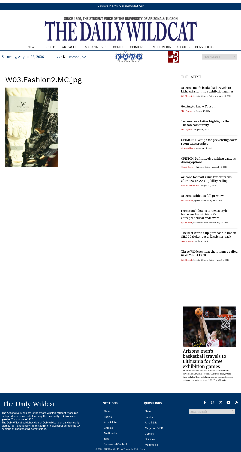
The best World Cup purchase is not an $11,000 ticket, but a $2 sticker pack (208, 234)
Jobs (106, 438)
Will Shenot (186, 96)
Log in (143, 449)
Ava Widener (187, 200)
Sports (50, 47)
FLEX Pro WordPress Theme (117, 449)
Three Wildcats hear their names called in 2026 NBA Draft (209, 253)
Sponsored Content (115, 444)
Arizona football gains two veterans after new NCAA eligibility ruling (206, 178)
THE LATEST (191, 77)
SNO (136, 449)
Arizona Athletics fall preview (202, 195)
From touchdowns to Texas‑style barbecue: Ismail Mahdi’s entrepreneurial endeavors (204, 214)
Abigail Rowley (188, 167)
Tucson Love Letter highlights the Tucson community (205, 123)
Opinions (137, 47)
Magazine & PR (96, 47)
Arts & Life (70, 47)
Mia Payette (186, 129)
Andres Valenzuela (190, 185)
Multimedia (162, 47)
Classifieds (204, 47)
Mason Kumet (187, 241)
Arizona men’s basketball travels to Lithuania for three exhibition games (207, 89)
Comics (118, 47)
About (182, 47)
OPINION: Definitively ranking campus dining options (208, 160)
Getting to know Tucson (198, 106)
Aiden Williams (188, 148)
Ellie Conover (187, 111)
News (32, 47)
